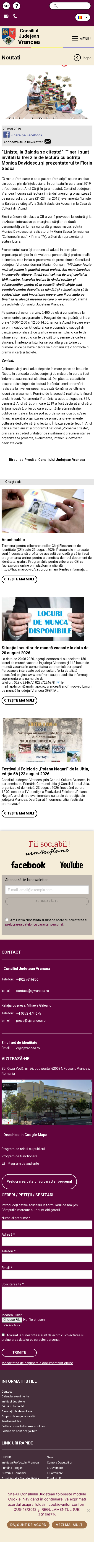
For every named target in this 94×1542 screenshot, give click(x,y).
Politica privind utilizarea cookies (23, 1426)
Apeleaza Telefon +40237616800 (17, 16)
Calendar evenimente (15, 1396)
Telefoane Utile (11, 1421)
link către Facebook (28, 862)
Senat (51, 1457)
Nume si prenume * (16, 1218)
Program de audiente (23, 1164)
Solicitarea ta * (13, 1284)
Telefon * (9, 1251)
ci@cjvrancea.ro (28, 1048)
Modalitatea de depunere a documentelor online (37, 1363)
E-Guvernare (55, 1467)
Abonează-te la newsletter (23, 142)
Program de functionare (19, 1156)
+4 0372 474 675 (28, 1014)
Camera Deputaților (59, 1462)
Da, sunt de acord (28, 1525)
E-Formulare (55, 1473)
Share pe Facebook (26, 135)
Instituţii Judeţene (13, 1401)
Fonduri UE (54, 1478)
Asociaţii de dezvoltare (17, 1411)
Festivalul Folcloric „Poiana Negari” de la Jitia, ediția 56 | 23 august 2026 (45, 771)
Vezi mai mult (69, 1525)
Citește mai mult (19, 579)
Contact (7, 1391)
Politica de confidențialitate (19, 1431)
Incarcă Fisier (12, 1315)
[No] (88, 1510)
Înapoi (87, 58)
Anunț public (13, 539)
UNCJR (6, 1457)
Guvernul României (14, 1473)
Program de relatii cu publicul (23, 1149)
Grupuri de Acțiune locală (18, 1416)
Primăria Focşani (12, 1467)
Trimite (19, 1352)
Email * (7, 1268)
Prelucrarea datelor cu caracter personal (39, 1182)
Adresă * (8, 1234)
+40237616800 (27, 980)
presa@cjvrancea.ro (31, 1021)
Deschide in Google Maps (25, 1135)
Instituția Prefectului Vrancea (20, 1462)
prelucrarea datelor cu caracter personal (34, 924)
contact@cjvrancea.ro (32, 991)
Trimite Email (8, 16)
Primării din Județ (13, 1406)
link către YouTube (71, 862)
